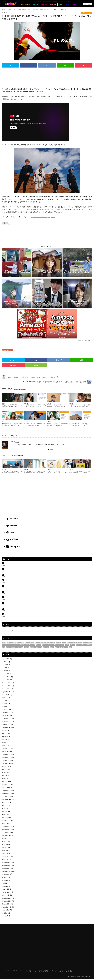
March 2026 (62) (6, 674)
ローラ (77, 645)
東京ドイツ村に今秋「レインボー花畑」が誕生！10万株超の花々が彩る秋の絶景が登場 (30, 580)
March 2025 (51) (6, 710)
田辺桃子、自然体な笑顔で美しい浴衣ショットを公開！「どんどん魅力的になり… (57, 405)
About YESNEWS (6, 971)
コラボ (33, 645)
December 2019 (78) (8, 898)
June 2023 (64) (6, 772)
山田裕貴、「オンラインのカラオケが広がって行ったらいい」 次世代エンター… (34, 424)
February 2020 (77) (7, 892)
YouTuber (47, 642)
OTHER (74, 4)
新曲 (18, 647)
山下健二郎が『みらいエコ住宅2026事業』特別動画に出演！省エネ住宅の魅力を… (35, 471)
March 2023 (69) (6, 781)
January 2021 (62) (7, 859)
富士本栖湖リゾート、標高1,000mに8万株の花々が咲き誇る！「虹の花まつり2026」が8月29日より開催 (35, 591)
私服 (41, 647)
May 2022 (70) (6, 811)
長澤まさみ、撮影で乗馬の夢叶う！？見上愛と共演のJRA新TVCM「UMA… (12, 405)
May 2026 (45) (6, 668)
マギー (62, 645)
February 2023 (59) (7, 784)
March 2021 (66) (6, 853)
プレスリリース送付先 (57, 971)
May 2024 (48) (6, 739)
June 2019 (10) (6, 916)
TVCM (36, 642)
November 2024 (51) (8, 722)
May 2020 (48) (6, 883)
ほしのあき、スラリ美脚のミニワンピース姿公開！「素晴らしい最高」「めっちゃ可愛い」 (31, 614)
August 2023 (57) (7, 766)
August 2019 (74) (7, 910)
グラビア (28, 645)
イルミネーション (77, 642)
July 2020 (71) (6, 877)
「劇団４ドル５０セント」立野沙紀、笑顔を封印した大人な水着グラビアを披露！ (80, 405)
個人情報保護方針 (43, 971)
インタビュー (5, 645)
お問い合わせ (70, 971)
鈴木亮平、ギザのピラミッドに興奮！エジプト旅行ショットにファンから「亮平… (80, 424)
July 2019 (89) (6, 913)
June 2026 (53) (6, 665)
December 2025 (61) (8, 683)
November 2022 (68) (8, 793)
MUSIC (67, 4)
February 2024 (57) (7, 748)
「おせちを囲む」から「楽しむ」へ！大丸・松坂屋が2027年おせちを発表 (12, 471)
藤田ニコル (46, 647)
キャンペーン (14, 645)
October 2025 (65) (7, 689)
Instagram (15, 546)
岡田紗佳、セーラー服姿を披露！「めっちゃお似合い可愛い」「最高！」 (26, 563)
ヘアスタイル (56, 645)
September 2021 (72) (8, 835)
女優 (3, 647)
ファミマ (38, 645)
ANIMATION (44, 4)
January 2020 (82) (7, 895)
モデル (67, 645)
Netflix (22, 642)
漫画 (37, 647)
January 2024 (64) (7, 751)
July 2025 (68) (6, 698)
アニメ (64, 642)
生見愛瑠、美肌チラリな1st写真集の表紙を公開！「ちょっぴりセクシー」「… (35, 405)
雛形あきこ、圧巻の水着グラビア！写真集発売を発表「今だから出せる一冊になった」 (30, 569)
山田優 (7, 647)
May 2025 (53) (6, 704)
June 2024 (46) (6, 736)
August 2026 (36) (7, 659)
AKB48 (4, 642)
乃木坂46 (83, 645)
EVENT (61, 4)
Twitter (51, 449)
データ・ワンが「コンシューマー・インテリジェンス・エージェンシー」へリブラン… (57, 472)
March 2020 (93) (6, 889)
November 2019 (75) (8, 901)
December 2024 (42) (8, 718)
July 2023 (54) (6, 769)
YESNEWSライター (18, 971)
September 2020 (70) (8, 871)
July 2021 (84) (6, 841)
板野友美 (32, 647)
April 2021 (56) (6, 850)
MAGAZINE (53, 4)
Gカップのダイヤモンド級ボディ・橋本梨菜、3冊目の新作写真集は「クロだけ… (12, 424)
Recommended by (80, 340)
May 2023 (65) (6, 775)
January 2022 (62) (7, 823)
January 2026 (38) (7, 680)
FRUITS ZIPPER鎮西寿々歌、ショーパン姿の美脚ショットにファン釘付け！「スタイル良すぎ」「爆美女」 (36, 586)
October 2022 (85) (7, 796)
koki (18, 642)
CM (16, 350)
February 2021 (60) (7, 856)
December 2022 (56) (8, 790)
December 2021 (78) (8, 826)
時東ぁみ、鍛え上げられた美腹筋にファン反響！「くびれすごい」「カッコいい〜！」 (30, 574)
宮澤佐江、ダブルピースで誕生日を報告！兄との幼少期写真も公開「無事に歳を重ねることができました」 (35, 608)
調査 (56, 647)
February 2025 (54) (7, 712)
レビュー (72, 645)
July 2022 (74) (6, 805)
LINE (12, 532)
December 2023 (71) (8, 754)
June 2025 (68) (6, 701)
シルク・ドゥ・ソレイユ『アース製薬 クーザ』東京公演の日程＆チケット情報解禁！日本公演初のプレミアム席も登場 (39, 597)
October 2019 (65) (7, 904)
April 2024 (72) (6, 742)
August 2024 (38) (7, 730)
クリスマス (21, 645)
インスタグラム (87, 642)
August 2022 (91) (7, 802)
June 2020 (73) (6, 880)
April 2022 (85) (6, 814)
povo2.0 (32, 642)
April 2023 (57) (6, 778)
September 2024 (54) (8, 727)
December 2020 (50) (8, 862)
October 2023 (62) (7, 760)
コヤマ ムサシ (15, 442)
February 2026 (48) (7, 677)
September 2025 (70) (8, 692)
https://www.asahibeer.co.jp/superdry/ (43, 217)
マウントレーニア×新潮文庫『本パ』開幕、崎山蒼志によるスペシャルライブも (80, 471)
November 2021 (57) (8, 829)
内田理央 (89, 645)
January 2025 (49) (7, 716)
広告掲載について (31, 971)
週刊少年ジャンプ (63, 647)
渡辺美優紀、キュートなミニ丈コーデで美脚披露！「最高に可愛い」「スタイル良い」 (30, 603)
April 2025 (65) (6, 707)
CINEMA (35, 4)
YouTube (14, 539)
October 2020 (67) (7, 868)
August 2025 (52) (7, 695)
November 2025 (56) (8, 686)
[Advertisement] (47, 80)
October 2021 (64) (7, 832)
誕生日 (52, 647)
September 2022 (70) (8, 799)
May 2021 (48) (6, 847)
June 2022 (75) (6, 808)
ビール (21, 350)
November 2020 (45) (8, 865)
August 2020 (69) (7, 874)
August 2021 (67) (7, 838)
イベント (69, 642)
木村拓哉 (26, 647)
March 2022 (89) (6, 817)
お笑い (53, 642)
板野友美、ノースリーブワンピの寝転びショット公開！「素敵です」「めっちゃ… (57, 424)
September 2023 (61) (8, 763)
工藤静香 (13, 647)
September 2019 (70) (8, 907)
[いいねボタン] (4, 223)
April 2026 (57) (6, 671)
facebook (14, 518)
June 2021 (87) (6, 844)
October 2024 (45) (7, 724)
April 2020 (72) (6, 886)
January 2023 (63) (7, 787)
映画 (21, 647)
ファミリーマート (46, 645)
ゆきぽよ (58, 642)
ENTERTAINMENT (25, 4)
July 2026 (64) (6, 662)
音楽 (70, 647)
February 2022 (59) (7, 820)
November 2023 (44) (8, 757)
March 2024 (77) (6, 745)
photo (26, 642)
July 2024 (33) (6, 733)
